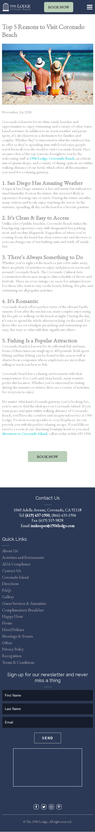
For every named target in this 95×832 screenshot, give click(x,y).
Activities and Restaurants (23, 557)
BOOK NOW (58, 7)
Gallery (8, 596)
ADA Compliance (16, 564)
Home (7, 623)
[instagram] (51, 806)
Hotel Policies (13, 629)
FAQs (6, 590)
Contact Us (11, 570)
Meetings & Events (17, 636)
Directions (10, 583)
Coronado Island (15, 577)
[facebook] (36, 806)
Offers (7, 642)
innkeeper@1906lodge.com (52, 525)
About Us (10, 550)
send (47, 738)
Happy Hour (12, 616)
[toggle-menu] (90, 7)
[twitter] (43, 806)
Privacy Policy (13, 649)
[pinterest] (59, 806)
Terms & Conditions (18, 662)
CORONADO (47, 767)
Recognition (12, 655)
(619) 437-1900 (37, 515)
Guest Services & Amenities (24, 603)
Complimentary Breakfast (23, 610)
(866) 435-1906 (64, 515)
